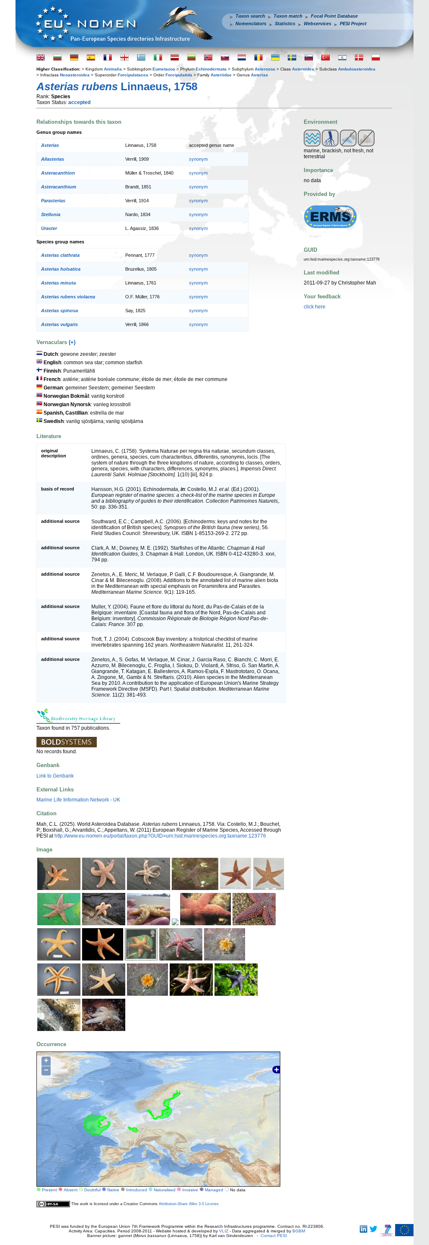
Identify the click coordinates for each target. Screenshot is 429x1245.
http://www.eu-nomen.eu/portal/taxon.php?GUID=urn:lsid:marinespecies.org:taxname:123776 (160, 836)
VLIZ (223, 1231)
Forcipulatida (178, 75)
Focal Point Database (334, 15)
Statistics (285, 23)
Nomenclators (250, 23)
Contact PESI (274, 1235)
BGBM (298, 1231)
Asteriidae (221, 75)
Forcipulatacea (133, 75)
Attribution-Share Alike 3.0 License (189, 1204)
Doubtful (92, 1190)
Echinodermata (211, 69)
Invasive (190, 1190)
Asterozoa (265, 69)
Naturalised (165, 1190)
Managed (214, 1190)
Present (49, 1190)
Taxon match (288, 15)
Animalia (113, 69)
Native (113, 1190)
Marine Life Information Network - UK (78, 800)
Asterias (259, 75)
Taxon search (250, 15)
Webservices (317, 23)
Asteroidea (303, 69)
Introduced (136, 1190)
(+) (72, 342)
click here (315, 307)
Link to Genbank (55, 776)
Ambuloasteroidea (356, 69)
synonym (198, 159)
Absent (71, 1190)
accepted (79, 102)
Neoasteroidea (75, 75)
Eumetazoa (163, 69)
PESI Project (353, 23)
